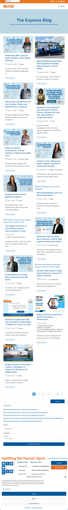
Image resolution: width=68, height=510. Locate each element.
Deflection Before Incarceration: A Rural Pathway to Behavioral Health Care (22, 421)
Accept (34, 494)
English (9, 1)
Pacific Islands (59, 169)
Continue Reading (10, 77)
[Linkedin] (11, 463)
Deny (34, 498)
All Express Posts (34, 444)
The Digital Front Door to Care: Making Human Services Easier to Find (16, 228)
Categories (6, 436)
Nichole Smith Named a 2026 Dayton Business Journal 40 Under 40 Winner (49, 273)
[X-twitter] (7, 463)
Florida (53, 72)
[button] (65, 477)
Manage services (7, 489)
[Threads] (7, 471)
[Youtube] (3, 467)
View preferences (34, 503)
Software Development (55, 331)
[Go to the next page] (62, 394)
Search (57, 401)
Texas (53, 121)
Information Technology (18, 237)
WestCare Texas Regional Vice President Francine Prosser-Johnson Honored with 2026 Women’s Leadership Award (48, 112)
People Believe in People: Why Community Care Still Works (16, 277)
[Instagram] (3, 471)
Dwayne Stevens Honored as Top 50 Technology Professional (49, 317)
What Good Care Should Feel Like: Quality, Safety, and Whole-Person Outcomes (18, 104)
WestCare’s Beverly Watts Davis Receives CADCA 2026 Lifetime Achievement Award (49, 239)
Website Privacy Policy (37, 507)
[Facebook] (3, 463)
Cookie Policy (27, 507)
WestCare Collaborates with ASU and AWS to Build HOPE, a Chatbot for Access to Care (18, 322)
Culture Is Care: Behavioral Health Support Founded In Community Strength (48, 163)
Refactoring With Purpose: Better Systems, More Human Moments (18, 58)
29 (57, 394)
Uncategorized (54, 279)
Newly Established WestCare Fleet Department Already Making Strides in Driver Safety (25, 412)
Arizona (21, 159)
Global (22, 64)
